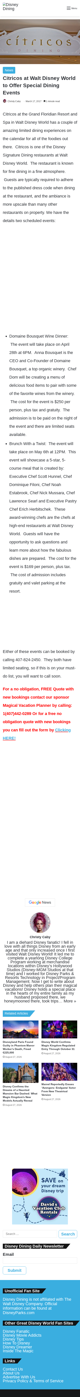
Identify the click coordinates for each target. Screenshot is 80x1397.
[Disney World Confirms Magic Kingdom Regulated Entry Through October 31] (59, 1029)
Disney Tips (13, 1339)
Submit (14, 1270)
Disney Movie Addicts (22, 1335)
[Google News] (40, 902)
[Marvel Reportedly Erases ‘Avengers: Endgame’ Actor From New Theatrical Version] (59, 1072)
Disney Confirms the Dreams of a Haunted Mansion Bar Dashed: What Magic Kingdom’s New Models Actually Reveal (20, 1093)
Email (8, 1254)
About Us (11, 1373)
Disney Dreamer (17, 1347)
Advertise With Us (19, 1377)
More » (70, 1001)
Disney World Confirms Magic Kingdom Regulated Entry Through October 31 (58, 1045)
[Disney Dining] (14, 8)
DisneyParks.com (18, 1312)
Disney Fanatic (16, 1331)
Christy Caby (14, 101)
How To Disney (16, 1343)
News (9, 70)
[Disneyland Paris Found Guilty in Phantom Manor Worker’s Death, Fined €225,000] (21, 1029)
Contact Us (13, 1369)
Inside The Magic (18, 1351)
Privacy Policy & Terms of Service (33, 1381)
